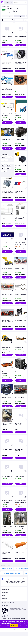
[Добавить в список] (12, 33)
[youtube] (2, 616)
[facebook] (5, 616)
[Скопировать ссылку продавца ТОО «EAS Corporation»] (22, 6)
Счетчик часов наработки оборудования (12, 573)
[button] (7, 45)
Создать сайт (14, 625)
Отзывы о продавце (20, 16)
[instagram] (7, 616)
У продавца (7, 2)
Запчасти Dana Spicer (7, 568)
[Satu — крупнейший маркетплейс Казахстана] (2, 2)
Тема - (7, 602)
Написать (7, 71)
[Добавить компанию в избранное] (25, 6)
